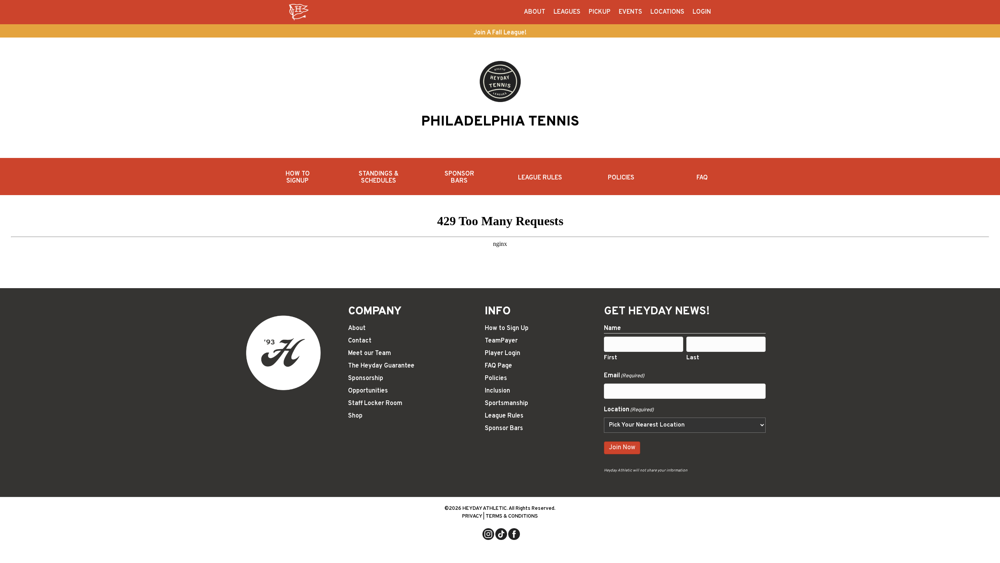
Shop (355, 416)
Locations (667, 12)
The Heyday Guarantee (381, 366)
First (610, 358)
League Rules (504, 416)
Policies (496, 378)
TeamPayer (501, 341)
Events (630, 12)
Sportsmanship (506, 403)
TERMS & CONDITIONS (512, 516)
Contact (359, 341)
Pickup (600, 12)
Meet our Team (369, 353)
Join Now (622, 448)
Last (692, 358)
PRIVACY (472, 516)
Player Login (502, 353)
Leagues (567, 12)
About (534, 12)
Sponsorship (365, 378)
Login (702, 12)
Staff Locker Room (375, 403)
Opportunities (368, 391)
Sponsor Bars (504, 428)
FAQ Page (498, 366)
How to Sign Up (507, 328)
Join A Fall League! (500, 33)
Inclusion (497, 391)
